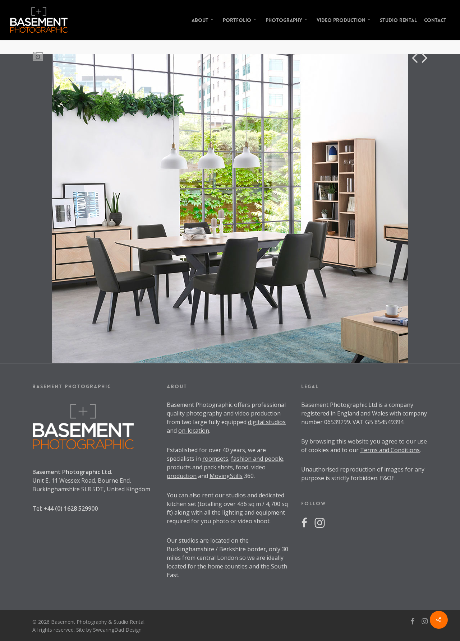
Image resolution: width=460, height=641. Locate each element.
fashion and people (257, 459)
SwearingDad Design (117, 629)
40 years (233, 450)
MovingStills (226, 476)
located (220, 540)
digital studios (267, 422)
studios (236, 495)
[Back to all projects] (37, 56)
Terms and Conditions (390, 450)
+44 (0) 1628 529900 (70, 508)
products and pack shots (200, 467)
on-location (193, 431)
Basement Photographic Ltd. (72, 472)
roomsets (215, 459)
